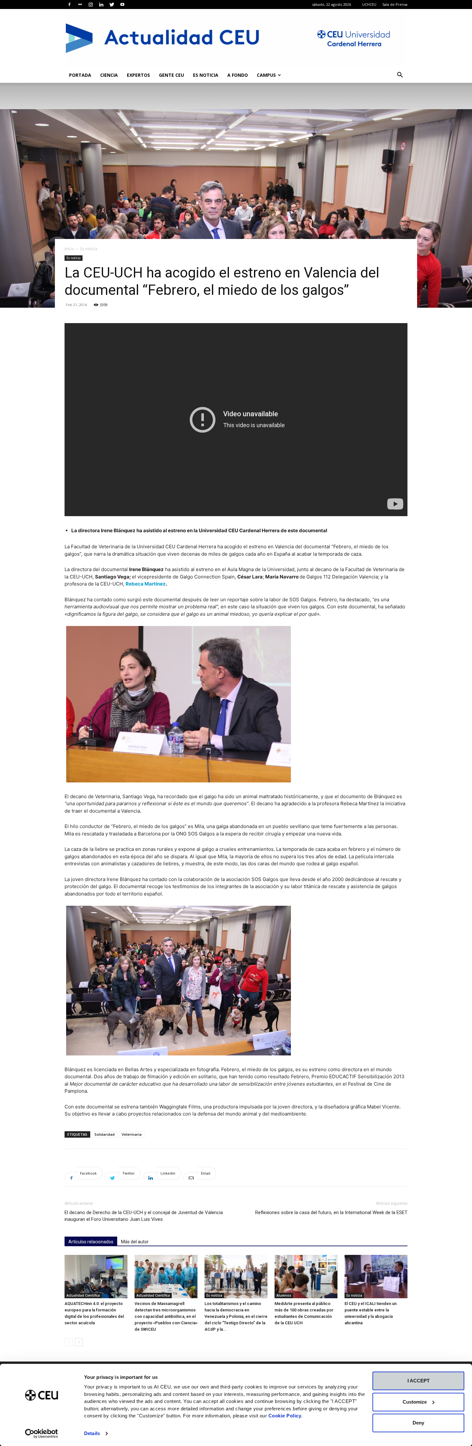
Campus (266, 75)
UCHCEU (369, 4)
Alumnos (283, 1295)
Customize (415, 1402)
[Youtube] (122, 4)
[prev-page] (69, 1342)
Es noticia (205, 75)
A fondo (237, 75)
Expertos (138, 75)
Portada (80, 75)
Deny (418, 1422)
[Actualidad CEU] (236, 38)
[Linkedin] (101, 4)
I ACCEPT (418, 1380)
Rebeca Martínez (146, 584)
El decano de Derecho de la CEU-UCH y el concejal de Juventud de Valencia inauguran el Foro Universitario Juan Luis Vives (144, 1216)
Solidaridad (104, 1134)
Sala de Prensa (394, 4)
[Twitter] (112, 4)
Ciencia (109, 75)
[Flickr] (80, 4)
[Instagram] (90, 4)
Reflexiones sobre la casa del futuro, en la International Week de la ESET (331, 1212)
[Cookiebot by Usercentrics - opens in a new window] (41, 1433)
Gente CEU (171, 75)
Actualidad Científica (83, 1295)
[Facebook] (69, 4)
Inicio (69, 248)
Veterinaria (132, 1134)
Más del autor (135, 1241)
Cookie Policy (285, 1415)
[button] (399, 76)
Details (92, 1433)
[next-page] (79, 1342)
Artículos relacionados (90, 1241)
